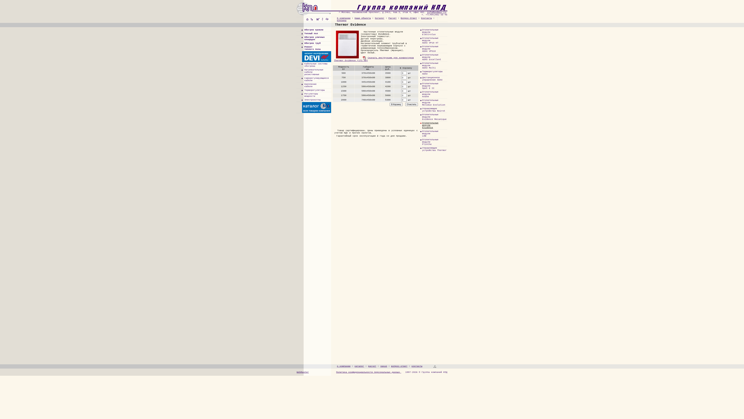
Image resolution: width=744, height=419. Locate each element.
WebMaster (303, 372)
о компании (343, 366)
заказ (383, 366)
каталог (359, 366)
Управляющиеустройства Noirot (433, 109)
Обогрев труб (312, 43)
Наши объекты (363, 18)
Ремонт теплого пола (312, 48)
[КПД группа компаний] (389, 10)
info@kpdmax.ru (436, 12)
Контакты (426, 18)
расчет (372, 366)
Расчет (392, 18)
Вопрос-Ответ (409, 18)
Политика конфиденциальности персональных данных (368, 372)
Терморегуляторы (314, 90)
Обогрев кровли (313, 30)
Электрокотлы (312, 100)
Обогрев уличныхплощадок (314, 38)
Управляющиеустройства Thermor (434, 149)
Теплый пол (311, 33)
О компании (343, 18)
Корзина (341, 20)
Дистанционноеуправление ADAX (432, 78)
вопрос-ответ (399, 366)
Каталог (379, 18)
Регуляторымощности (311, 95)
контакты (417, 366)
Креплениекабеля (310, 85)
